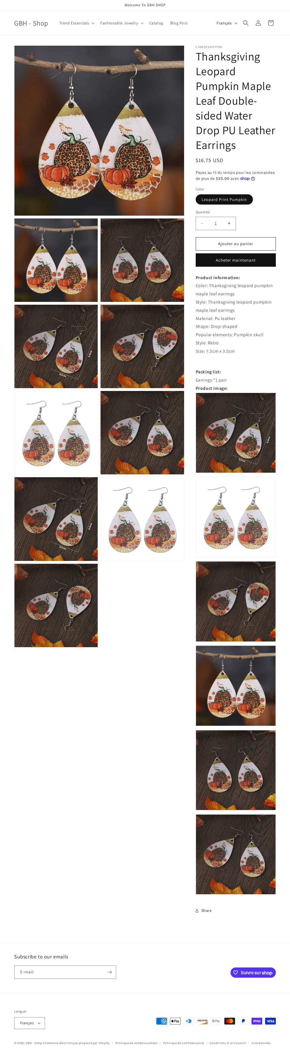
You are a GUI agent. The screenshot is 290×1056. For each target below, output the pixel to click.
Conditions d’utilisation (228, 1043)
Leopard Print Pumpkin (224, 199)
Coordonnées (261, 1043)
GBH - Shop (34, 1043)
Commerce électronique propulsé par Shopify (76, 1043)
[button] (76, 23)
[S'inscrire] (109, 972)
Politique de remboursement (136, 1043)
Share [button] (206, 910)
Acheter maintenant (236, 260)
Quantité (203, 212)
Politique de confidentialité (183, 1043)
